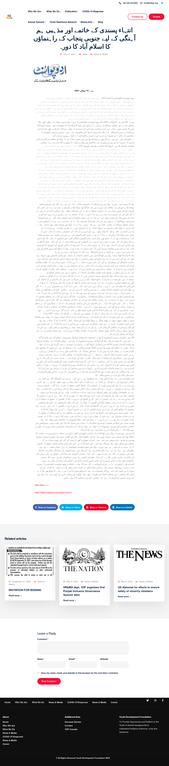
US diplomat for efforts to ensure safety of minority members (138, 589)
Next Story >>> (42, 485)
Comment (42, 639)
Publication (71, 11)
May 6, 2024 (72, 581)
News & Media (101, 54)
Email (72, 659)
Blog (100, 22)
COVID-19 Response (92, 11)
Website (104, 659)
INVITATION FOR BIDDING (25, 590)
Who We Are (34, 11)
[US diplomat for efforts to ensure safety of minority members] (139, 553)
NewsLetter (86, 22)
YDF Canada (71, 729)
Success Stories (73, 721)
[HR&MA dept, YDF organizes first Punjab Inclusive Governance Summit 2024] (83, 558)
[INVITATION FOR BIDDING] (30, 560)
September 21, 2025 (21, 581)
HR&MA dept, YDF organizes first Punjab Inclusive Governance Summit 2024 (84, 591)
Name (40, 659)
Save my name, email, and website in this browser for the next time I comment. (79, 673)
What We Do (52, 11)
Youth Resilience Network (63, 22)
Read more (14, 595)
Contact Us (137, 16)
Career (114, 702)
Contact (69, 725)
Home (8, 702)
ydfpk (84, 54)
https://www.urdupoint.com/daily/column (53, 492)
